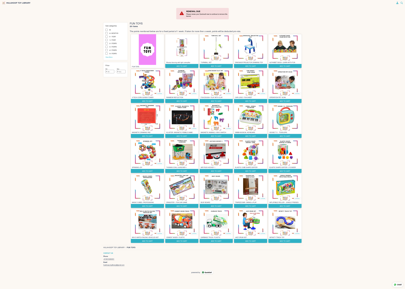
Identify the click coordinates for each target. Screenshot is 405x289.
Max (118, 69)
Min (106, 69)
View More (109, 57)
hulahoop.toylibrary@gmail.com (113, 265)
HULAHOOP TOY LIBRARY (18, 3)
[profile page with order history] (397, 3)
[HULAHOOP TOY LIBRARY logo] (3, 3)
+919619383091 (108, 259)
